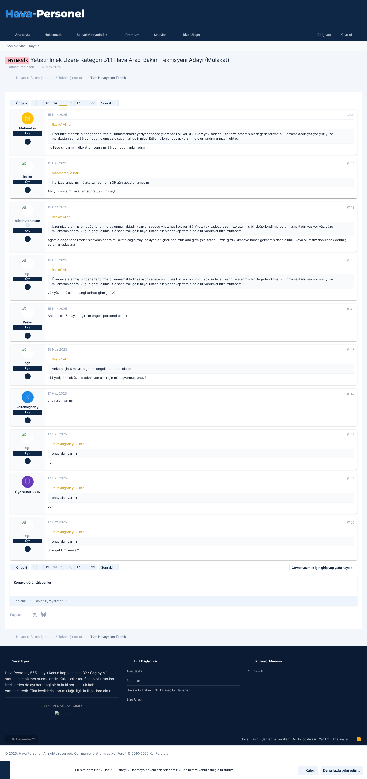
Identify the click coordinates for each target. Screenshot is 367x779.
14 (55, 103)
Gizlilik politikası (304, 739)
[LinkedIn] (360, 753)
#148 (350, 435)
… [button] (40, 103)
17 (78, 103)
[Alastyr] (62, 713)
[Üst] (352, 739)
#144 (350, 260)
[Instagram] (352, 753)
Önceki (21, 103)
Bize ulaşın (135, 699)
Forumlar (133, 681)
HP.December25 (23, 739)
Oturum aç (256, 671)
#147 (350, 394)
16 (70, 103)
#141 (350, 115)
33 (93, 103)
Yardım (324, 739)
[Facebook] (345, 753)
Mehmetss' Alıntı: (65, 173)
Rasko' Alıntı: (62, 124)
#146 (350, 350)
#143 (350, 207)
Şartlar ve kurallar (275, 739)
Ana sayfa (134, 671)
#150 (350, 522)
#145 (350, 309)
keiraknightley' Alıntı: (68, 444)
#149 (350, 479)
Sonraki (107, 103)
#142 (350, 164)
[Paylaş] (342, 115)
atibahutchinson (21, 67)
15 (63, 103)
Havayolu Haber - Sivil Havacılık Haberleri (158, 690)
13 (47, 103)
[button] (90, 34)
